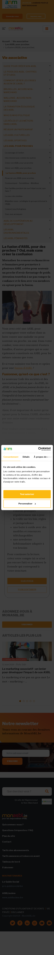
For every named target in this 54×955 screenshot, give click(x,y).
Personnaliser (25, 503)
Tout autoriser (27, 494)
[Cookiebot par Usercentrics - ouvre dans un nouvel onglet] (38, 449)
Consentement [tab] (10, 457)
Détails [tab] (26, 457)
